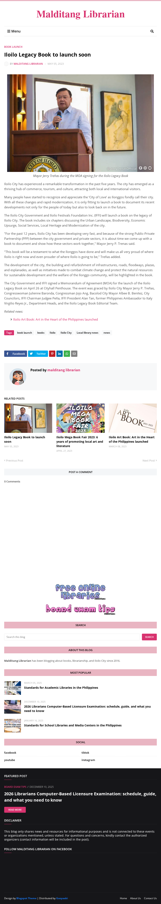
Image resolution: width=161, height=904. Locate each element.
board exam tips (15, 787)
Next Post (149, 460)
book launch (13, 47)
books (40, 332)
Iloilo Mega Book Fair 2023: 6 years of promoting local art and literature (79, 441)
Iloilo (52, 332)
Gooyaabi (62, 898)
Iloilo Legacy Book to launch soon (24, 439)
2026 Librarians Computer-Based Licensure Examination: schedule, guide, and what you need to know (87, 708)
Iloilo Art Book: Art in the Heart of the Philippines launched (55, 319)
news (107, 332)
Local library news (87, 332)
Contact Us (150, 898)
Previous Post (14, 460)
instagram (88, 760)
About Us (135, 898)
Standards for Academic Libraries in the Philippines (61, 688)
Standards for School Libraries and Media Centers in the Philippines (73, 725)
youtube (9, 760)
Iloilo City (66, 332)
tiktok (85, 752)
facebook (10, 752)
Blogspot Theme (26, 898)
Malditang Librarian (80, 13)
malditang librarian (28, 64)
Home (123, 898)
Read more (15, 809)
